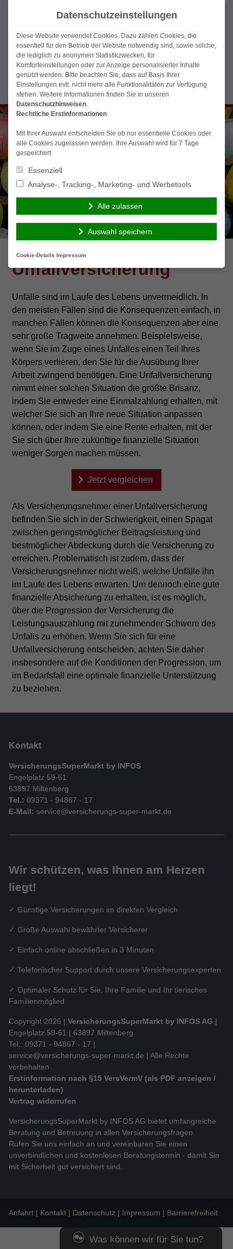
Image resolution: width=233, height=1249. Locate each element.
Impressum (71, 255)
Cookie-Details (35, 255)
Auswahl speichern (120, 231)
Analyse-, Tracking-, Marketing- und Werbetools (108, 184)
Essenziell (44, 170)
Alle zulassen (120, 206)
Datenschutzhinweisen (51, 104)
